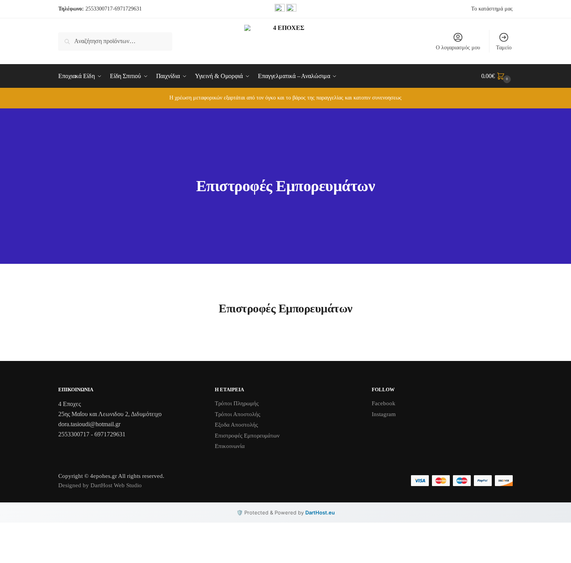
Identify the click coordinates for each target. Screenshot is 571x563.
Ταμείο (504, 48)
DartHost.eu (320, 512)
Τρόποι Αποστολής (237, 414)
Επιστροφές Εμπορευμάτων (247, 435)
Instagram (384, 414)
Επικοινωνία (230, 446)
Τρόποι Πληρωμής (237, 403)
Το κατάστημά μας (492, 9)
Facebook (383, 403)
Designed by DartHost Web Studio (100, 485)
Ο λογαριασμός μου (458, 48)
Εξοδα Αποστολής (236, 425)
